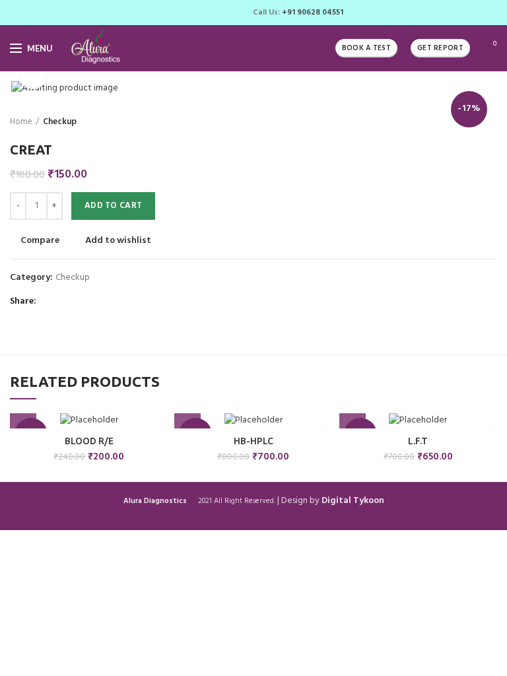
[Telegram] (232, 12)
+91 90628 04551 (312, 12)
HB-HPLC (253, 441)
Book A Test (366, 48)
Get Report (440, 48)
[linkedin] (216, 12)
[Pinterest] (201, 12)
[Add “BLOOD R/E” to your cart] (23, 415)
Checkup (60, 122)
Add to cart (113, 206)
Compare (39, 241)
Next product (490, 122)
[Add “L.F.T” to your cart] (352, 415)
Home (21, 122)
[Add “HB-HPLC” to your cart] (187, 415)
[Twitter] (186, 12)
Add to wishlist (118, 241)
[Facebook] (171, 12)
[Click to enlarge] (33, 76)
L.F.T (418, 441)
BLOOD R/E (89, 441)
